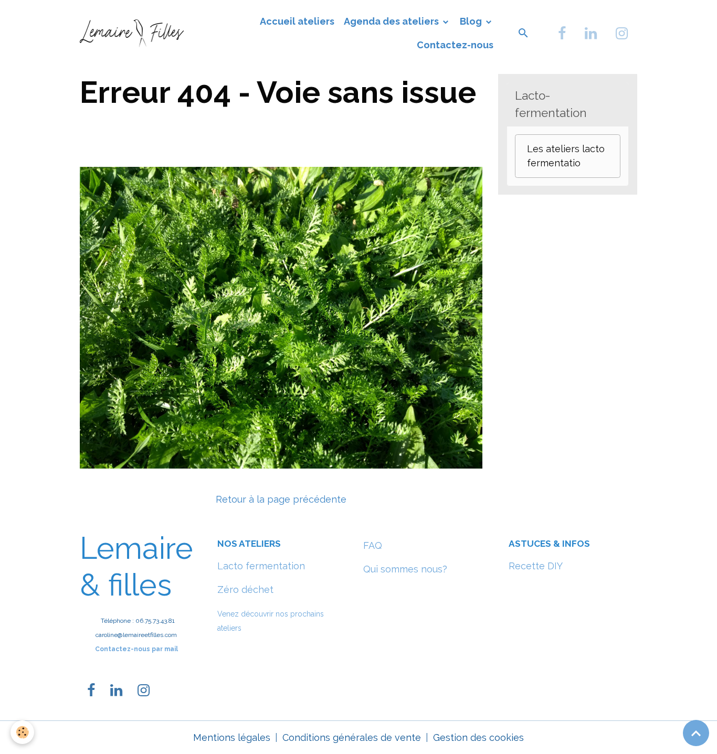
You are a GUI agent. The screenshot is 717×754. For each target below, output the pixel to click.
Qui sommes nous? (405, 569)
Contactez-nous (455, 44)
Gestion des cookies (478, 737)
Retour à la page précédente (281, 499)
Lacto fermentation (261, 565)
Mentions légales (231, 737)
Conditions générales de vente (351, 737)
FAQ (372, 545)
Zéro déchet (245, 589)
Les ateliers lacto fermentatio (566, 155)
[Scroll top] (696, 733)
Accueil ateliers (297, 21)
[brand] (132, 33)
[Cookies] (22, 732)
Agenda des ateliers (392, 21)
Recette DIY (536, 565)
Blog (472, 21)
